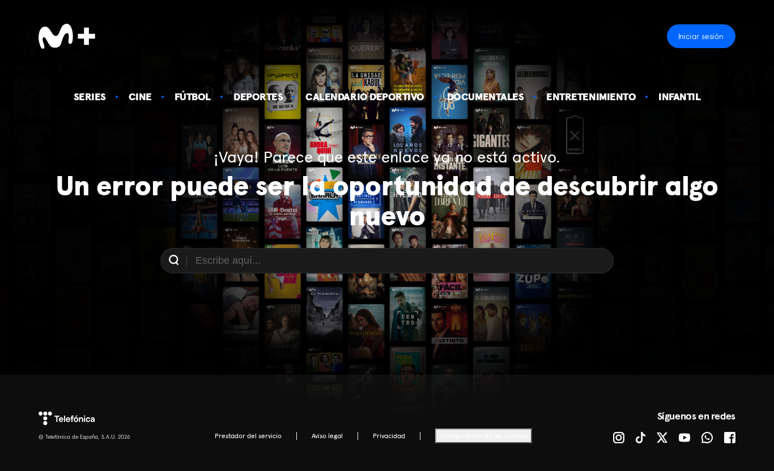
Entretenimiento (591, 96)
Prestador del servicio (248, 436)
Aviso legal (327, 436)
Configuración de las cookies (484, 436)
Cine (140, 96)
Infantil (679, 96)
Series (90, 96)
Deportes (258, 96)
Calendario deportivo (364, 96)
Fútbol (193, 96)
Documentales (485, 96)
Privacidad (389, 436)
